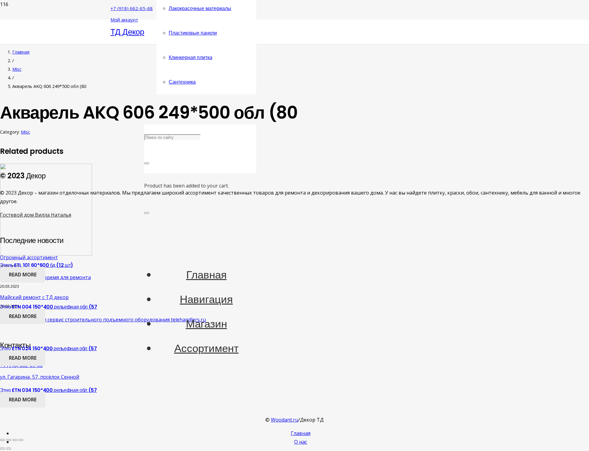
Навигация (206, 299)
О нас (300, 441)
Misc (16, 69)
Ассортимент (206, 348)
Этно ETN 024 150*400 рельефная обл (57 (48, 348)
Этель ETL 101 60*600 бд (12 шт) (36, 265)
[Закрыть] (146, 163)
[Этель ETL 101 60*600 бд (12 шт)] (46, 253)
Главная (206, 274)
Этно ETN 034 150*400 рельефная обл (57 (48, 390)
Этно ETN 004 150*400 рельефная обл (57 (48, 306)
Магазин (206, 323)
